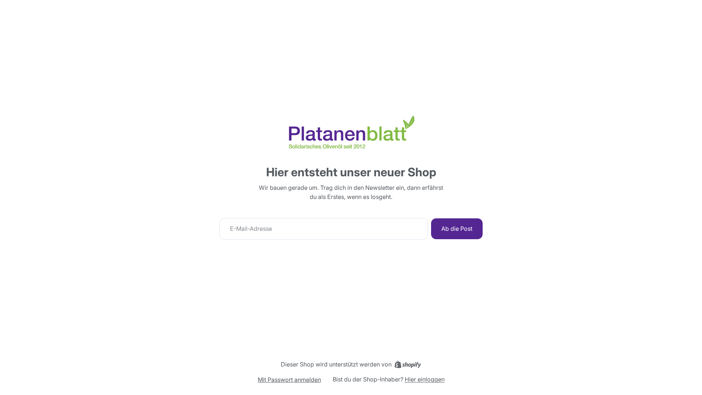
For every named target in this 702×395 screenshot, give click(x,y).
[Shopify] (408, 364)
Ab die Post (456, 228)
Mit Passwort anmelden (289, 379)
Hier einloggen (425, 379)
